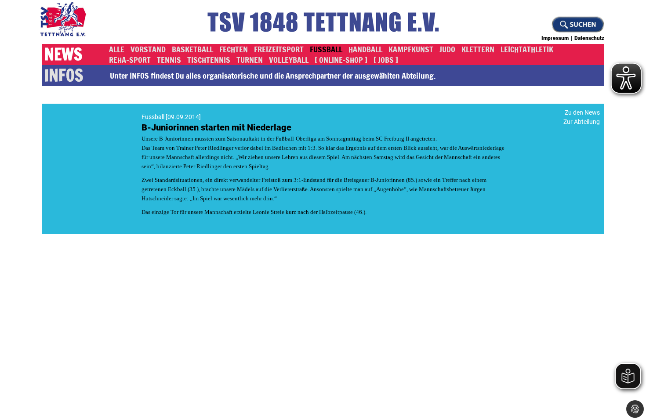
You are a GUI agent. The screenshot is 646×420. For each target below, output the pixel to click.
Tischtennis (208, 59)
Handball (365, 49)
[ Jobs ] (386, 59)
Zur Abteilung (581, 121)
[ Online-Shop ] (341, 59)
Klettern (477, 49)
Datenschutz (589, 38)
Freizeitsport (279, 49)
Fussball (326, 49)
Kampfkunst (410, 49)
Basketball (192, 49)
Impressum (555, 38)
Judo (447, 49)
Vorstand (148, 49)
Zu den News (582, 112)
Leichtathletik (527, 49)
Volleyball (288, 59)
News (63, 54)
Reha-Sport (130, 59)
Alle (116, 49)
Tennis (169, 59)
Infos (63, 75)
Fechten (233, 49)
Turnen (249, 59)
